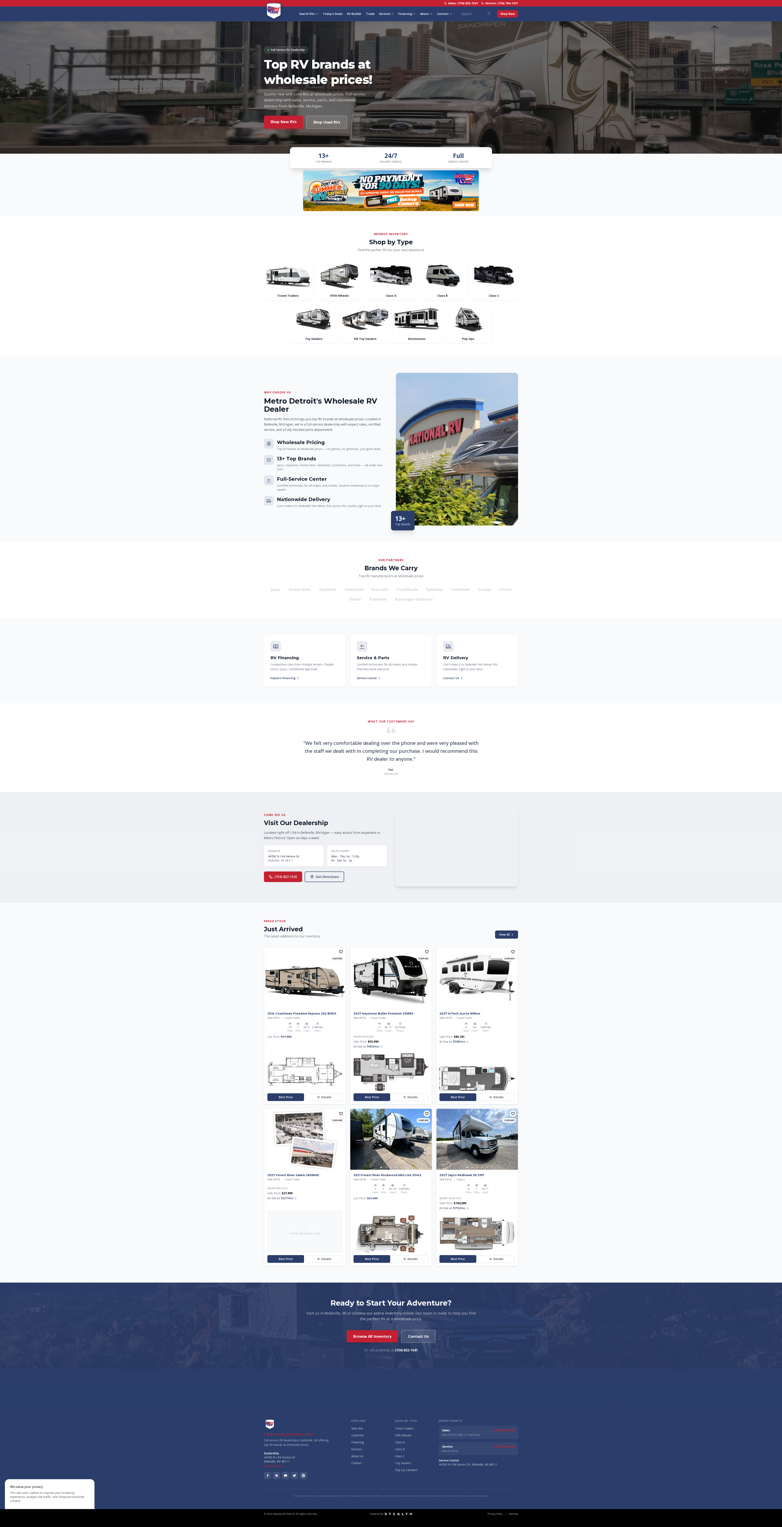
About (424, 14)
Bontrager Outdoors (414, 599)
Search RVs (307, 14)
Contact (443, 14)
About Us (357, 1456)
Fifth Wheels (403, 1435)
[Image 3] (391, 1167)
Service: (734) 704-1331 (501, 3)
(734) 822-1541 (286, 877)
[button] (305, 1072)
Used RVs (357, 1435)
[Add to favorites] (341, 952)
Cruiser (484, 589)
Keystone (327, 589)
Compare (337, 958)
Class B (400, 1449)
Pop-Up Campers (406, 1470)
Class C (400, 1456)
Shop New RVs (283, 121)
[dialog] (49, 1500)
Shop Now (507, 14)
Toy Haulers (403, 1463)
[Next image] (342, 977)
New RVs (357, 1428)
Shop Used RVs (326, 122)
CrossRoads (407, 589)
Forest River (300, 589)
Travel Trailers (404, 1428)
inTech (506, 589)
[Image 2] (307, 1005)
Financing (405, 14)
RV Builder (354, 14)
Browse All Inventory (372, 1336)
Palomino (378, 599)
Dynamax (434, 589)
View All (504, 934)
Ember (355, 599)
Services (384, 14)
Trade (370, 14)
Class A (400, 1442)
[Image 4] (395, 1167)
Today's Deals (333, 14)
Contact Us (451, 678)
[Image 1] (302, 1005)
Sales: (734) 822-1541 (463, 3)
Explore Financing (282, 678)
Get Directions (327, 877)
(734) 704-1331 (504, 1446)
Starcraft (379, 589)
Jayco (275, 589)
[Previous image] (267, 977)
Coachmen (460, 589)
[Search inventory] (489, 13)
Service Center (367, 678)
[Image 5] (400, 1167)
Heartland (354, 589)
